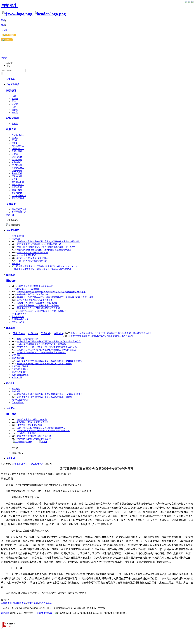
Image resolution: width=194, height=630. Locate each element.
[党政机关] (1, 628)
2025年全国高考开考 (26, 255)
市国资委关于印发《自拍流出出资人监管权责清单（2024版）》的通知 (49, 361)
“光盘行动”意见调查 (26, 433)
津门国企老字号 (19, 314)
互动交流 (10, 408)
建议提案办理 (18, 358)
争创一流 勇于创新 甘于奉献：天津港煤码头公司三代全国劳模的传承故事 (51, 292)
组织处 (15, 137)
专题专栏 (10, 458)
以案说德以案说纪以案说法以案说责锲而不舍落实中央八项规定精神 (48, 241)
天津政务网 (32, 603)
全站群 (4, 58)
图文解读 (16, 263)
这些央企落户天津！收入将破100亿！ (34, 294)
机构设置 (11, 129)
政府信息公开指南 (20, 366)
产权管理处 (17, 165)
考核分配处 (17, 173)
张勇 (14, 96)
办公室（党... (18, 135)
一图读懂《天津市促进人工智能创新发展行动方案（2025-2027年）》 (44, 269)
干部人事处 (17, 151)
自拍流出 (9, 5)
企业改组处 (17, 171)
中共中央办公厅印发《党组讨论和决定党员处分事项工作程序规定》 (102, 336)
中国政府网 (6, 603)
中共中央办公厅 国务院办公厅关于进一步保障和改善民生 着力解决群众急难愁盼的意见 (111, 333)
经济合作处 (17, 187)
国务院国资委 (19, 603)
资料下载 (16, 391)
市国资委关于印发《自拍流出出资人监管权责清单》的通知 (44, 364)
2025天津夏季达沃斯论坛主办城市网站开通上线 (39, 244)
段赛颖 (15, 110)
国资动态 (11, 280)
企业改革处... (18, 168)
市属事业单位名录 (20, 319)
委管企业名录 (18, 322)
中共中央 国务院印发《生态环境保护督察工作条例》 (41, 352)
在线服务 (10, 383)
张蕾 (14, 107)
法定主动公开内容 (20, 372)
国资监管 (10, 275)
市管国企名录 (18, 316)
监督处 (15, 179)
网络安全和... (18, 146)
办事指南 (16, 389)
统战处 (15, 143)
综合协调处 (17, 176)
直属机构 (11, 204)
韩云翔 (15, 112)
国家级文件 (19, 333)
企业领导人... (18, 148)
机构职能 (10, 215)
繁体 (3, 25)
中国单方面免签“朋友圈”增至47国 (32, 252)
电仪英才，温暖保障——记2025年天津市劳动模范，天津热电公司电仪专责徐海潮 (55, 297)
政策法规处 (17, 157)
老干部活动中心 (19, 212)
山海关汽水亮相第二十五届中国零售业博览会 (38, 305)
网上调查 (11, 414)
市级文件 (33, 333)
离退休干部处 (18, 198)
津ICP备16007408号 (45, 613)
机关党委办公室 (19, 195)
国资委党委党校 (19, 209)
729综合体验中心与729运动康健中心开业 (36, 300)
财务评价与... (18, 162)
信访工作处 (17, 190)
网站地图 (5, 613)
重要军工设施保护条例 (27, 339)
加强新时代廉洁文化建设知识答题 (33, 422)
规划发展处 (17, 160)
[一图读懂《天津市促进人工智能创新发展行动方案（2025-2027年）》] (45, 266)
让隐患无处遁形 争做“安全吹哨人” (33, 258)
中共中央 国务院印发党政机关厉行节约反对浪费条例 (41, 344)
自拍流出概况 (12, 84)
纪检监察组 (12, 118)
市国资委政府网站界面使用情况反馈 (34, 436)
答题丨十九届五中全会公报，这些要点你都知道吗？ (41, 428)
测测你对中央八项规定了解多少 (32, 419)
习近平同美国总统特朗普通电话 (32, 261)
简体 (3, 20)
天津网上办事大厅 (20, 400)
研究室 (15, 154)
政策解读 (58, 333)
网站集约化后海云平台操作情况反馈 (34, 439)
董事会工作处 (18, 182)
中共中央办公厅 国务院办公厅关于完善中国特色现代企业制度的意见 (49, 341)
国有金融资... (18, 184)
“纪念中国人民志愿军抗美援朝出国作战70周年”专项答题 (43, 430)
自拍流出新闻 (12, 230)
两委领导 (11, 90)
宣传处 (15, 140)
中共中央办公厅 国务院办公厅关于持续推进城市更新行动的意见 (47, 347)
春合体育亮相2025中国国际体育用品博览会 (37, 303)
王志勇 (15, 99)
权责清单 (16, 355)
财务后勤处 (17, 193)
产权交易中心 (18, 402)
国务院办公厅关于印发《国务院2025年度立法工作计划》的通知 (46, 350)
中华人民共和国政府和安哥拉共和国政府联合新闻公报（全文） (46, 247)
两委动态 (16, 239)
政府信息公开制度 (20, 369)
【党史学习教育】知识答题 (29, 425)
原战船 (15, 104)
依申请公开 (17, 377)
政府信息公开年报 (20, 375)
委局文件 (45, 333)
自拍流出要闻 (18, 236)
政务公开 (10, 328)
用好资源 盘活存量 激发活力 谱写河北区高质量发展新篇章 (44, 250)
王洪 (14, 101)
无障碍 (4, 30)
